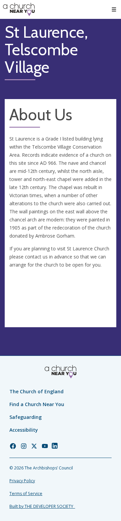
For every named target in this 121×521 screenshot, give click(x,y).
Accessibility (23, 430)
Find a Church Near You (36, 404)
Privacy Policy (22, 481)
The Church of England (36, 391)
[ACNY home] (19, 9)
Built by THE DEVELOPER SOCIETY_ (42, 506)
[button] (114, 9)
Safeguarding (25, 417)
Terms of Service (25, 493)
